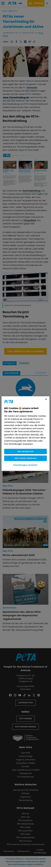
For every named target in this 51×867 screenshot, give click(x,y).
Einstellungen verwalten (25, 465)
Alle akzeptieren (25, 451)
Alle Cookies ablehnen (25, 458)
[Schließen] (46, 399)
